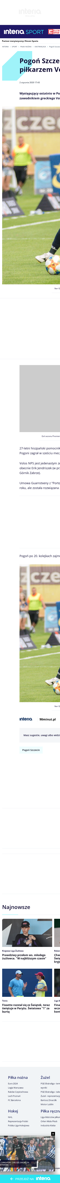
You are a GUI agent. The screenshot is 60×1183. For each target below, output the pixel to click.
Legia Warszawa (15, 1087)
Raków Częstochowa (18, 1091)
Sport (14, 46)
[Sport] (35, 31)
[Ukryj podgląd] (53, 1134)
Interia (5, 46)
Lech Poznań (14, 1095)
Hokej (13, 1110)
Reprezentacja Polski (18, 1121)
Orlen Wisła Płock (49, 1121)
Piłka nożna (26, 46)
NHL (10, 1117)
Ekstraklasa (40, 46)
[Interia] (14, 31)
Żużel (45, 1077)
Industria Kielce (48, 1125)
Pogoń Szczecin (31, 750)
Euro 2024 (13, 1083)
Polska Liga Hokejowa (18, 1125)
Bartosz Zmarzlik (49, 1100)
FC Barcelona (14, 1100)
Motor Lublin (47, 1104)
